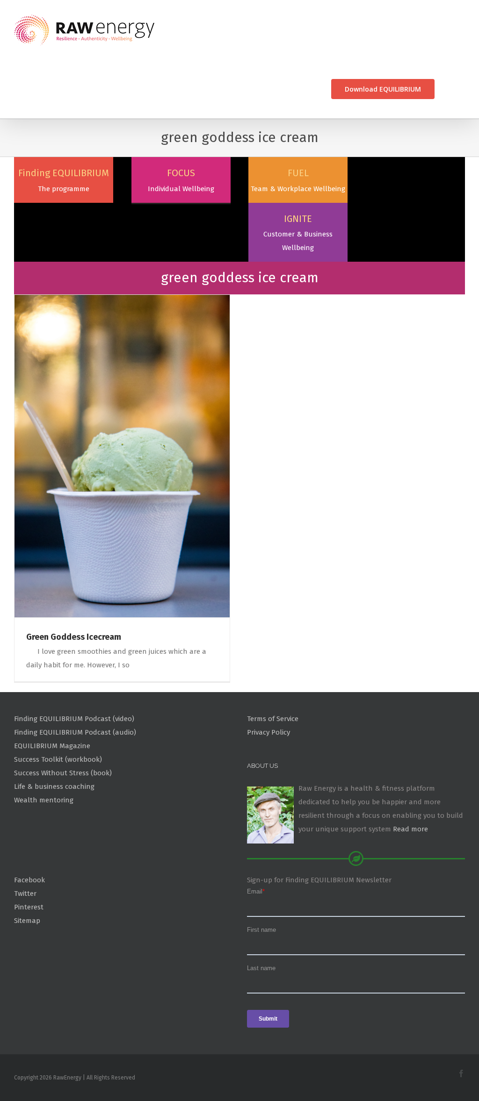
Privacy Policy (268, 732)
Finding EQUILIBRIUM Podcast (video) (74, 719)
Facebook (29, 880)
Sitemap (27, 920)
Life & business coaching (54, 786)
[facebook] (461, 1073)
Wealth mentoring (43, 800)
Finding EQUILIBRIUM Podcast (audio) (75, 732)
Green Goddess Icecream (73, 637)
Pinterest (29, 907)
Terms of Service (272, 719)
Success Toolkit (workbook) (58, 759)
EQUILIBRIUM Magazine (52, 746)
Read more (410, 829)
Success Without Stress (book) (63, 773)
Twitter (25, 893)
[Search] (449, 89)
